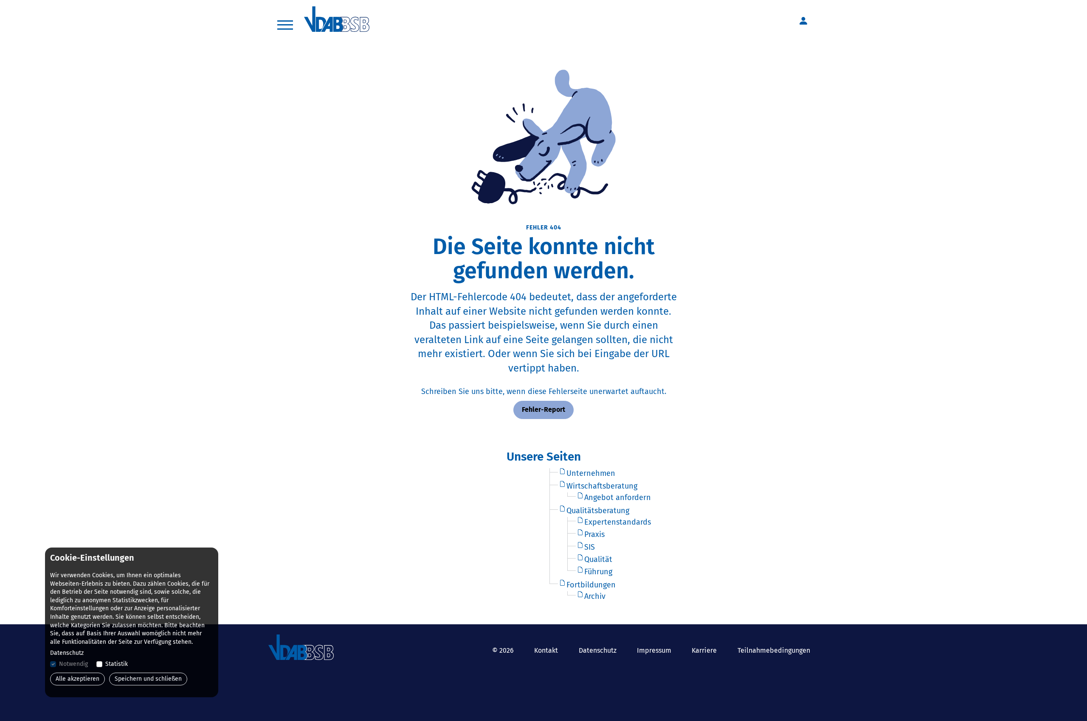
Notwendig (73, 664)
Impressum (654, 650)
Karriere (704, 650)
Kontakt (546, 650)
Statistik (116, 664)
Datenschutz (598, 650)
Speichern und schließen (148, 678)
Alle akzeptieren (77, 678)
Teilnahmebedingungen (774, 650)
